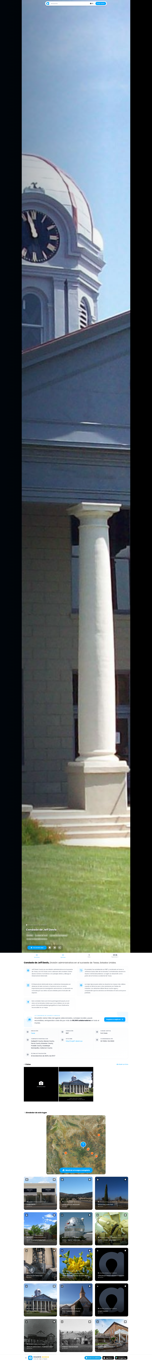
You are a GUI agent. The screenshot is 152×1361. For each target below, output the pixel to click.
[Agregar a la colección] (50, 948)
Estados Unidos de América (37, 925)
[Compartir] (59, 948)
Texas (33, 1033)
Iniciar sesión (101, 3)
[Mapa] (55, 948)
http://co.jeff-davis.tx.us (74, 1041)
